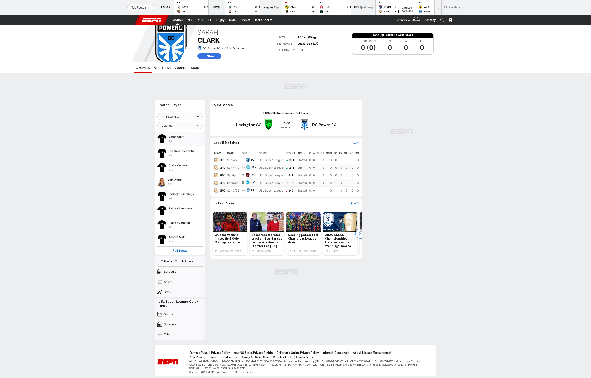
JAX (253, 167)
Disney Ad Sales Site (255, 357)
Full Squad (180, 250)
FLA (253, 159)
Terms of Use (198, 352)
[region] (286, 172)
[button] (442, 20)
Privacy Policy (220, 352)
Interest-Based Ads (336, 352)
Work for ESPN (282, 357)
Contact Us (229, 357)
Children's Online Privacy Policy (298, 352)
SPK (222, 160)
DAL (253, 175)
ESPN (151, 20)
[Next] (437, 7)
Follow (209, 56)
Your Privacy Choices (203, 357)
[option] (230, 233)
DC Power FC (211, 48)
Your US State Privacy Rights (253, 352)
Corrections (304, 357)
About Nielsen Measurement (372, 352)
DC (253, 190)
